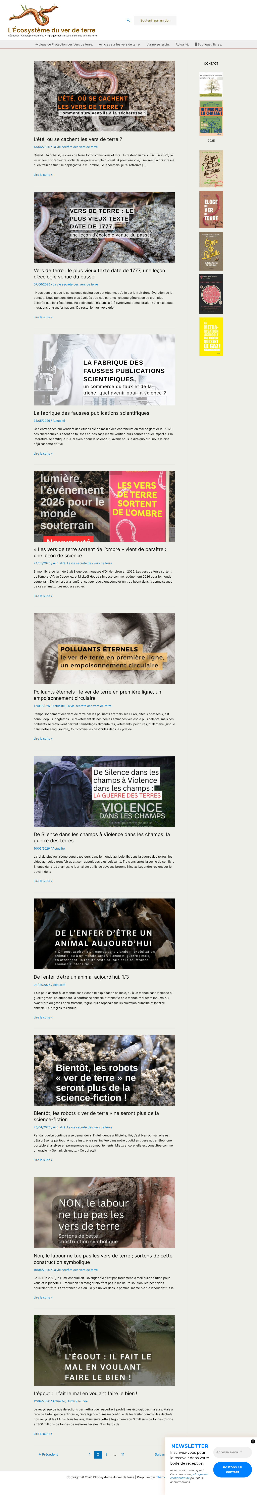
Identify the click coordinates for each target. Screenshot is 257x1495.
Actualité (59, 421)
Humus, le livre (77, 1401)
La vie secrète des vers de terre (75, 147)
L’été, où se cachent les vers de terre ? (78, 139)
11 (122, 1454)
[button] (128, 20)
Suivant (162, 1454)
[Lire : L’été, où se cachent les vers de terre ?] (104, 96)
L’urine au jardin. (158, 44)
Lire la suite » (43, 175)
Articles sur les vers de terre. (120, 44)
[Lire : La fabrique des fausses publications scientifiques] (104, 370)
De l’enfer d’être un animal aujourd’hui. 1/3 (81, 977)
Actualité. (182, 44)
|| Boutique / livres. (208, 44)
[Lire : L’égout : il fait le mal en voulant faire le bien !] (104, 1350)
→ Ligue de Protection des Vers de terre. (64, 44)
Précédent (48, 1454)
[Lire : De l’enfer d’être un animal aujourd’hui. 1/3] (104, 934)
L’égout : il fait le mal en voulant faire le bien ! (85, 1393)
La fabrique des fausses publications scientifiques (91, 413)
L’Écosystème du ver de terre (51, 30)
